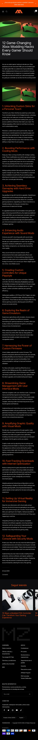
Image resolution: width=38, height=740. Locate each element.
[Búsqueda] (6, 11)
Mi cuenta (24, 651)
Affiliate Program (25, 673)
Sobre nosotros (6, 648)
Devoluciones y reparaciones (25, 656)
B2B (3, 667)
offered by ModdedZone (22, 282)
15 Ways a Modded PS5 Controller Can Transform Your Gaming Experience (16, 615)
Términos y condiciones (9, 660)
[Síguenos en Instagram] (13, 710)
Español (21, 717)
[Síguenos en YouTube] (17, 710)
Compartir (5, 574)
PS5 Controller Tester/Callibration (26, 677)
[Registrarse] (29, 694)
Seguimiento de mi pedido (26, 662)
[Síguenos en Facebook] (4, 710)
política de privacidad (8, 664)
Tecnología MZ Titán (8, 657)
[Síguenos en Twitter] (8, 710)
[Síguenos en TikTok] (21, 710)
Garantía (23, 666)
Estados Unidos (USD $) (9, 717)
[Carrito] (35, 11)
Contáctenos (24, 648)
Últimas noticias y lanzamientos (7, 653)
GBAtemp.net (14, 370)
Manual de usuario (26, 669)
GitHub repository (7, 124)
